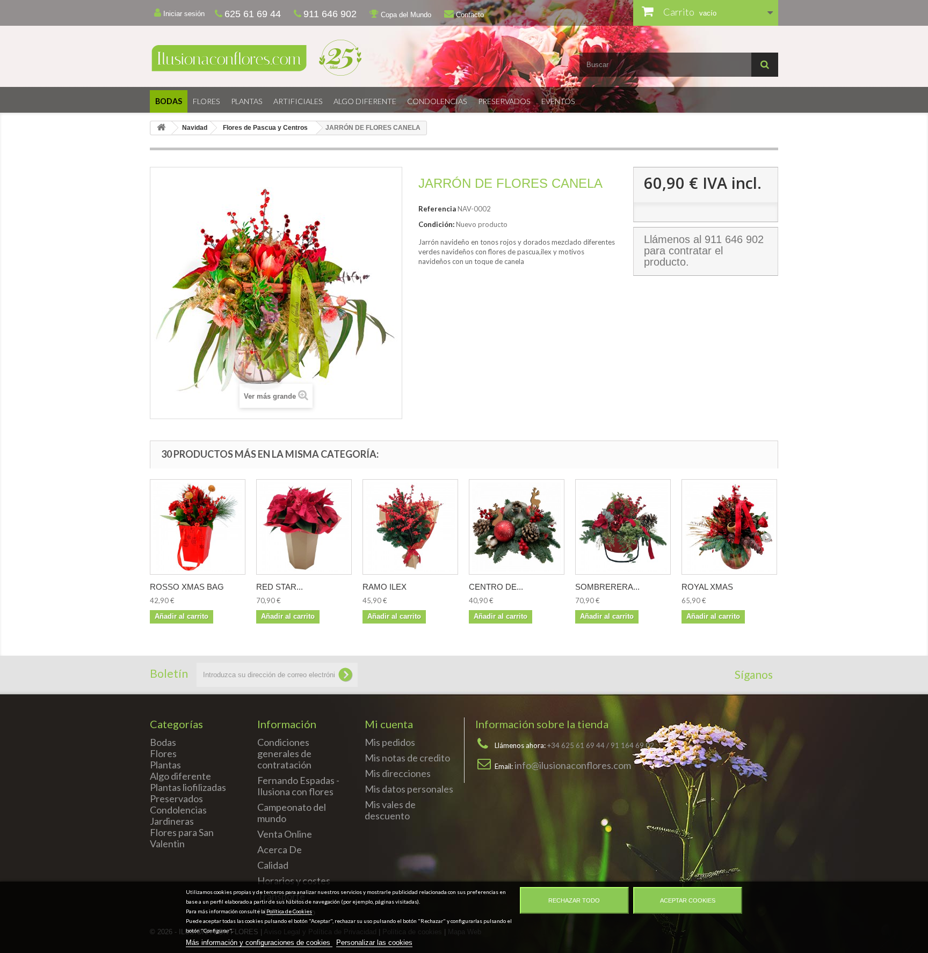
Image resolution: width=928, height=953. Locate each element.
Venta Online (284, 834)
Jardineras (172, 821)
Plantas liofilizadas (188, 787)
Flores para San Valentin (182, 837)
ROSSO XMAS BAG (187, 586)
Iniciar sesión (183, 14)
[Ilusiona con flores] (303, 58)
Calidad (272, 865)
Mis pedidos (390, 742)
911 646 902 (734, 239)
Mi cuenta (389, 723)
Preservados (504, 101)
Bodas (168, 101)
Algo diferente (365, 101)
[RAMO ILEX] (410, 527)
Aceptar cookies (687, 900)
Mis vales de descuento (390, 810)
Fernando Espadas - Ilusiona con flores (298, 785)
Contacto (469, 15)
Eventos (558, 101)
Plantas (247, 101)
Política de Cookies (289, 911)
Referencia (437, 208)
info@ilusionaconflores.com (572, 765)
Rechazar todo (574, 900)
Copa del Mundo (405, 15)
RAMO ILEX (385, 586)
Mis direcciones (398, 773)
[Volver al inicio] (161, 128)
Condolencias (437, 101)
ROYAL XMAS (707, 586)
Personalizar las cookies (374, 943)
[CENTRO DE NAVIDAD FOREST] (516, 527)
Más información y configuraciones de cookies (259, 943)
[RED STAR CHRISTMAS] (304, 527)
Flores (206, 101)
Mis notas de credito (407, 758)
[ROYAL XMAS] (729, 527)
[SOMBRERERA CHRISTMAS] (623, 527)
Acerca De (279, 849)
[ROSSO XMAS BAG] (197, 527)
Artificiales (298, 101)
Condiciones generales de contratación (284, 753)
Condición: (436, 224)
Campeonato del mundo (291, 812)
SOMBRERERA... (607, 586)
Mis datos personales (409, 789)
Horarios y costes (293, 880)
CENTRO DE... (496, 586)
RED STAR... (279, 586)
